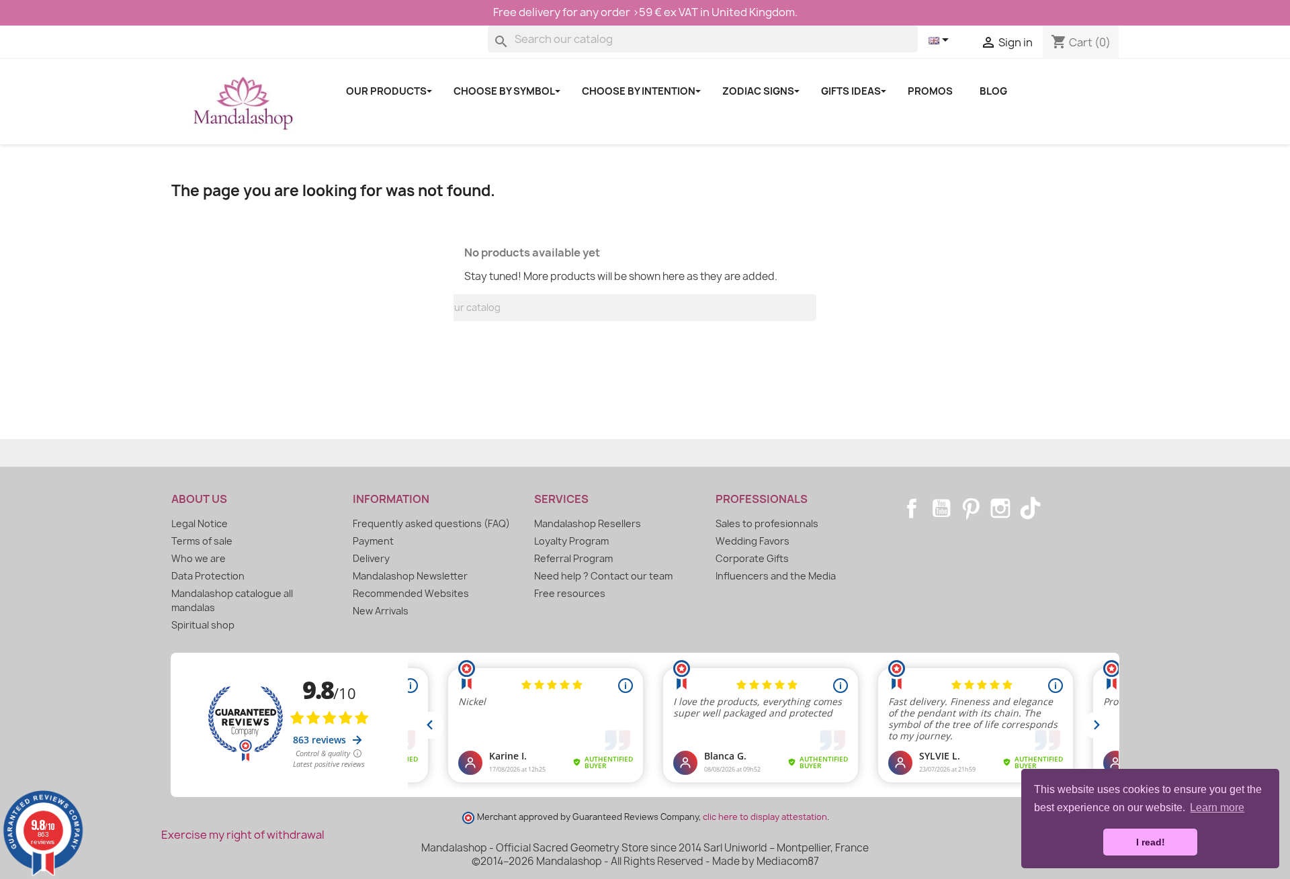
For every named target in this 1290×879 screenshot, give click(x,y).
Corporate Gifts (752, 558)
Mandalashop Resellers (587, 523)
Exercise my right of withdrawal (243, 834)
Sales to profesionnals (767, 523)
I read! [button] (1150, 842)
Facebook (911, 508)
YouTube (941, 508)
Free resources (569, 593)
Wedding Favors (752, 541)
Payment (373, 541)
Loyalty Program (571, 541)
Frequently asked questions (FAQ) (431, 523)
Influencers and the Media (776, 575)
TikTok (1030, 508)
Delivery (371, 558)
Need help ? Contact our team (603, 575)
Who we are (198, 558)
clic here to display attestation (765, 817)
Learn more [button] (1217, 807)
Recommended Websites (411, 593)
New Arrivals (380, 610)
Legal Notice (199, 523)
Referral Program (573, 558)
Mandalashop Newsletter (410, 575)
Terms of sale (201, 541)
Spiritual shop (202, 624)
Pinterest (970, 508)
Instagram (1000, 508)
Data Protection (208, 575)
